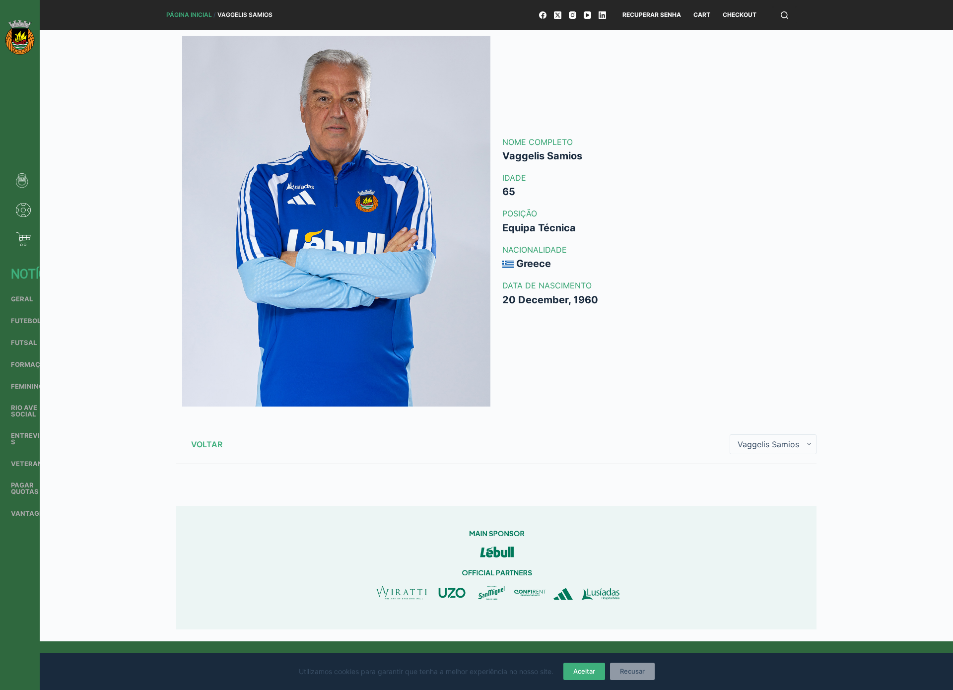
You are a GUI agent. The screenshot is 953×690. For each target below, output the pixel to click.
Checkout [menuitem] (739, 14)
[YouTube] (587, 15)
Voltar (206, 444)
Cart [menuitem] (701, 14)
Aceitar (584, 671)
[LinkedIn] (602, 15)
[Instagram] (572, 15)
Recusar (632, 671)
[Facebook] (542, 15)
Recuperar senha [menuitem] (651, 14)
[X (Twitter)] (557, 15)
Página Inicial (189, 14)
